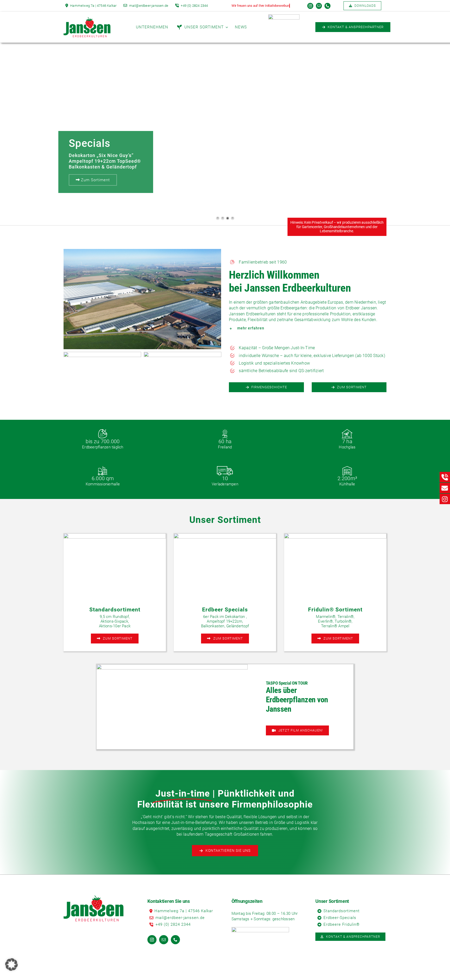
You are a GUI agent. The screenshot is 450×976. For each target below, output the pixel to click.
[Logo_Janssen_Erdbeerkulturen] (87, 19)
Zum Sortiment (95, 180)
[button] (307, 328)
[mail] (319, 6)
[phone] (327, 6)
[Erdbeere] (283, 16)
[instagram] (310, 6)
